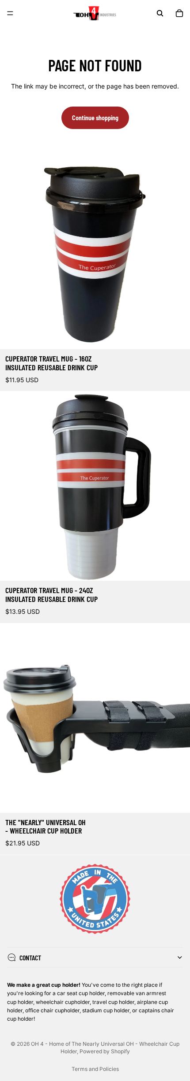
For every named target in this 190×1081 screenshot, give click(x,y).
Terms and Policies (95, 1069)
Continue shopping (95, 118)
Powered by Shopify (105, 1051)
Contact (30, 957)
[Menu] (10, 13)
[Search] (160, 13)
